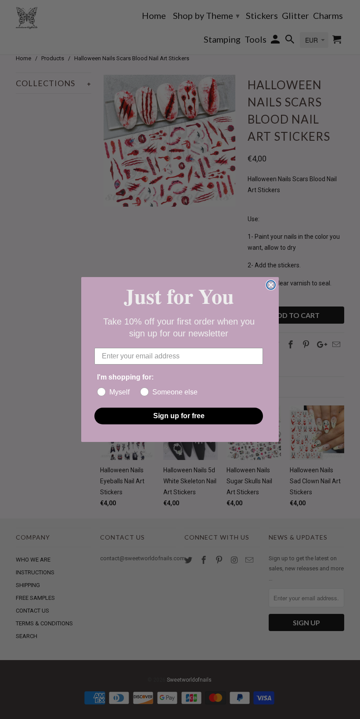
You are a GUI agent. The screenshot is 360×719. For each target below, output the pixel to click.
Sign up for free (179, 416)
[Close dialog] (270, 285)
